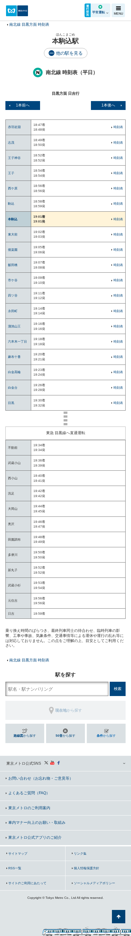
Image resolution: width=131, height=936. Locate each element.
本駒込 (12, 219)
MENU (118, 13)
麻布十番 (14, 357)
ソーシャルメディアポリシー (94, 883)
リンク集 (80, 853)
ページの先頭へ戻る (118, 916)
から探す (25, 735)
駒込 (11, 203)
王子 (11, 173)
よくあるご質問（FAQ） (29, 793)
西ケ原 (12, 188)
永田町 (12, 311)
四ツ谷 (12, 295)
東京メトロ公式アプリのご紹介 (35, 837)
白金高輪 (14, 372)
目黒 (11, 403)
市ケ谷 (12, 280)
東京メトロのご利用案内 (29, 808)
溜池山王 (14, 326)
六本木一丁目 (17, 341)
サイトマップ (17, 853)
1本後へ (108, 105)
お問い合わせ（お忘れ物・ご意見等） (40, 778)
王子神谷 (14, 158)
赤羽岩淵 (14, 127)
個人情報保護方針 (86, 868)
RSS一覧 (14, 868)
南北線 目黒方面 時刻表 (29, 24)
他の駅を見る (69, 53)
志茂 (11, 142)
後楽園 (12, 249)
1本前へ (23, 105)
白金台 (12, 387)
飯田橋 (12, 265)
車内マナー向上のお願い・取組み (37, 822)
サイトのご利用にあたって (27, 883)
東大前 (12, 234)
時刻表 (118, 127)
